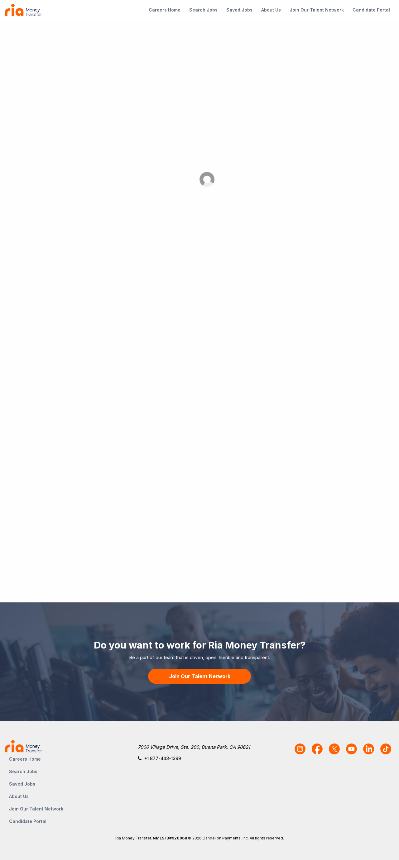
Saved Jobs (239, 9)
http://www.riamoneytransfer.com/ (190, 537)
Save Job (343, 176)
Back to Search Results (60, 40)
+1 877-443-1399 (162, 758)
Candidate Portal (371, 9)
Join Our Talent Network (317, 9)
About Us (271, 9)
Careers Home (164, 9)
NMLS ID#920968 (170, 838)
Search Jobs (203, 9)
